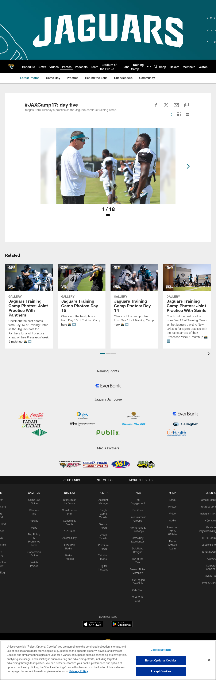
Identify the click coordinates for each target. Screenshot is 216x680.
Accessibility (69, 537)
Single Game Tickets (103, 514)
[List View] (187, 114)
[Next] (188, 166)
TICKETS (103, 492)
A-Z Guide (69, 530)
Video (172, 513)
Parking (34, 520)
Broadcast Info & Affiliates (172, 531)
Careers (211, 558)
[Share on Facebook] (156, 107)
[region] (108, 660)
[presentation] (209, 354)
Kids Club (137, 590)
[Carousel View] (170, 114)
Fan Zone (137, 510)
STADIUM (69, 492)
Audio (172, 520)
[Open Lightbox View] (108, 175)
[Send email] (176, 107)
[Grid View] (178, 114)
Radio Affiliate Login (172, 545)
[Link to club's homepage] (11, 66)
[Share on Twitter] (166, 107)
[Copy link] (186, 105)
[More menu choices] (149, 66)
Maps (34, 527)
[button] (102, 353)
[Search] (155, 66)
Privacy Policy (78, 671)
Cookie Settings (161, 649)
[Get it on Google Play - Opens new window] (122, 626)
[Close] (209, 660)
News (172, 499)
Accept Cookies (161, 671)
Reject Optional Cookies (161, 660)
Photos (172, 506)
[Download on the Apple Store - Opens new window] (93, 624)
